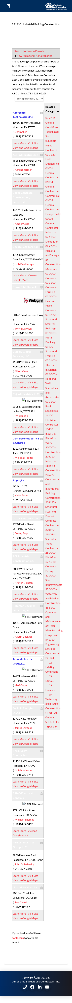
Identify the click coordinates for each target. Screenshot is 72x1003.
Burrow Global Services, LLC (22, 354)
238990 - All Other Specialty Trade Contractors (52, 539)
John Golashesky (24, 864)
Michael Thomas (24, 819)
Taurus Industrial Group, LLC (22, 661)
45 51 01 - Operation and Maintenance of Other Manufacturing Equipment (54, 621)
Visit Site (33, 143)
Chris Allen (21, 131)
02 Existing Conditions (51, 667)
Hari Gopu (21, 685)
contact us (18, 937)
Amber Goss (22, 223)
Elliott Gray (21, 371)
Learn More (19, 143)
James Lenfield (23, 727)
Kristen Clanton (24, 582)
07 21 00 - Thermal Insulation (51, 365)
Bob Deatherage (24, 264)
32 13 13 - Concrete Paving (51, 566)
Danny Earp (21, 533)
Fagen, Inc (19, 480)
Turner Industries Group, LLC (23, 844)
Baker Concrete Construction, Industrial (22, 197)
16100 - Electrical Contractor (51, 420)
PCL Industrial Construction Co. (23, 558)
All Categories (44, 55)
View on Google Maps (25, 147)
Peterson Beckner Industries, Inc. (24, 608)
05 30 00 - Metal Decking (51, 337)
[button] (8, 6)
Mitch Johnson (23, 770)
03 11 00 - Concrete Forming (51, 287)
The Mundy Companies (20, 753)
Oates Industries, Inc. (26, 518)
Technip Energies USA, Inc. (23, 710)
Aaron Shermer (23, 169)
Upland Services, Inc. (25, 887)
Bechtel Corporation (26, 246)
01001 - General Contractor (51, 173)
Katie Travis (22, 495)
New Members (25, 55)
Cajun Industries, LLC (26, 394)
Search (18, 51)
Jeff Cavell (21, 902)
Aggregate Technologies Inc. (23, 114)
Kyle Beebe (21, 415)
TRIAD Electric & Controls (23, 795)
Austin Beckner (23, 636)
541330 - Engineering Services (52, 644)
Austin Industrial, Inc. (26, 154)
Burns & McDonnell (25, 286)
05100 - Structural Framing (51, 351)
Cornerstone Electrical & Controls (26, 440)
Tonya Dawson (23, 328)
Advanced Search (34, 51)
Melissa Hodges (24, 457)
